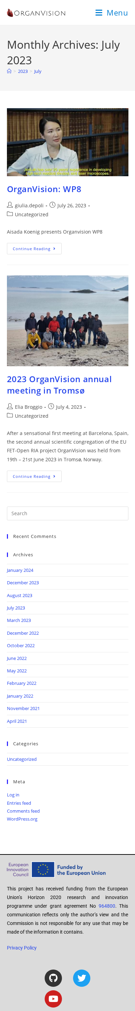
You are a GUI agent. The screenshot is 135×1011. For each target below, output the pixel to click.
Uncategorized (31, 214)
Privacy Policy (22, 948)
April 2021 (17, 721)
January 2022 (20, 696)
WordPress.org (22, 819)
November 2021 (23, 708)
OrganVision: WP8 (44, 189)
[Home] (9, 71)
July (38, 71)
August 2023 (19, 595)
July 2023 (16, 608)
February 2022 (21, 683)
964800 (107, 906)
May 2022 (17, 671)
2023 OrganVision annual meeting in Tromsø (59, 384)
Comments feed (23, 811)
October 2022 (21, 645)
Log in (13, 795)
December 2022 (23, 633)
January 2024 (20, 570)
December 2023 (23, 582)
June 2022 (17, 658)
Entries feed (19, 803)
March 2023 (19, 620)
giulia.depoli (29, 205)
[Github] (53, 978)
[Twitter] (81, 978)
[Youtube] (53, 999)
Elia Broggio (28, 407)
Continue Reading (37, 247)
